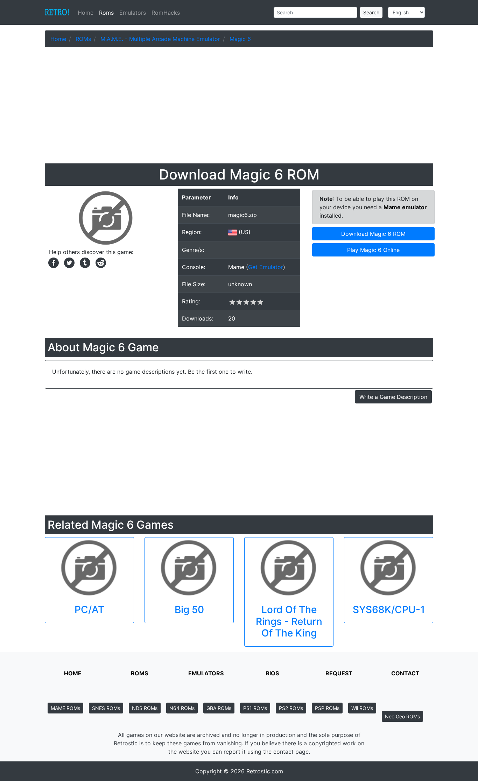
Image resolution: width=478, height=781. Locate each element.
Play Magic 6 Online (373, 249)
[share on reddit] (99, 262)
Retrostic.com (264, 771)
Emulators (132, 12)
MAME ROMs (65, 708)
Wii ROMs (362, 708)
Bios (272, 673)
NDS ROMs (144, 708)
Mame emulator (405, 207)
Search (371, 12)
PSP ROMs (327, 708)
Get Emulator (265, 266)
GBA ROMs (218, 708)
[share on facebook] (53, 262)
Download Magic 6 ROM (373, 233)
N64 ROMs (182, 708)
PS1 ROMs (255, 708)
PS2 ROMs (291, 708)
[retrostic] (57, 12)
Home (87, 12)
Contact (405, 673)
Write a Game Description (393, 396)
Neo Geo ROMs (402, 716)
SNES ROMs (106, 708)
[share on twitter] (68, 262)
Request (338, 673)
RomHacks (166, 12)
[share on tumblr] (84, 262)
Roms (106, 12)
